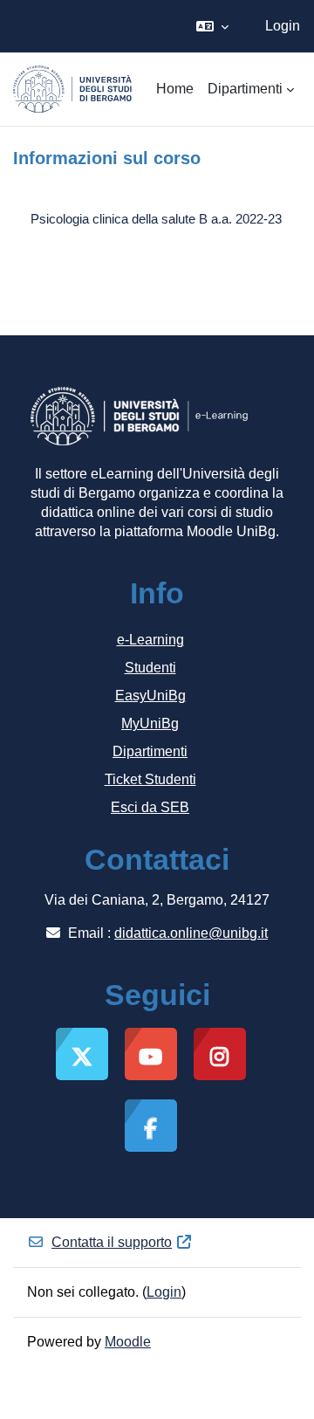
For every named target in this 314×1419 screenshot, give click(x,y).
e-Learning (150, 639)
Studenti (150, 667)
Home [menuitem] (175, 88)
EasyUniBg (150, 695)
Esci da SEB (150, 807)
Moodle (128, 1341)
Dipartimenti (150, 751)
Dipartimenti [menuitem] (245, 88)
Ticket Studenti (150, 779)
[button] (212, 26)
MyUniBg (150, 723)
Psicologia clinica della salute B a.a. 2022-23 (156, 218)
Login (282, 25)
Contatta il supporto (111, 1242)
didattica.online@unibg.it (191, 933)
